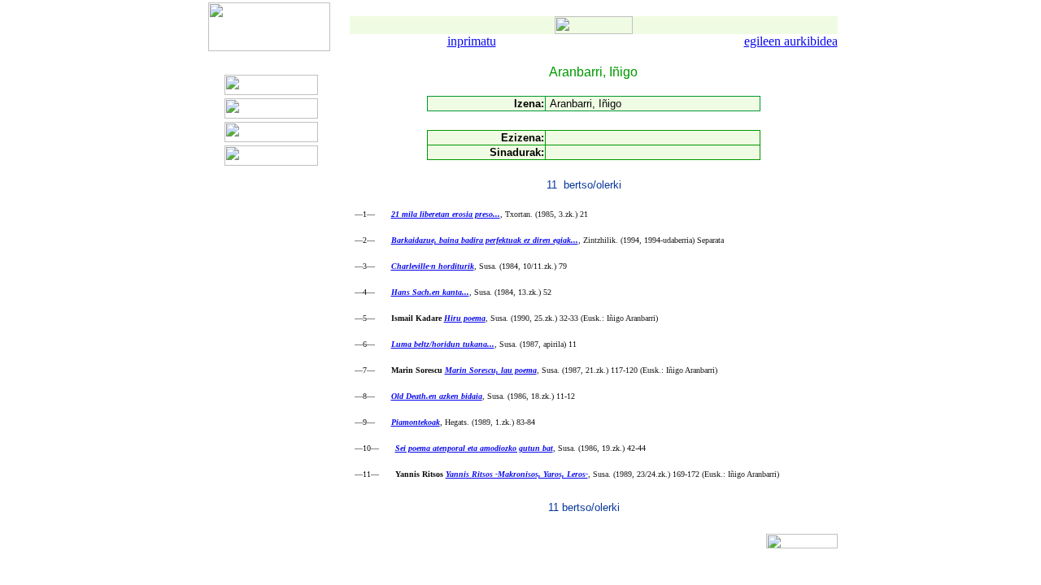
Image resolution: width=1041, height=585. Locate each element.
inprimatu (471, 41)
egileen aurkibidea (791, 41)
